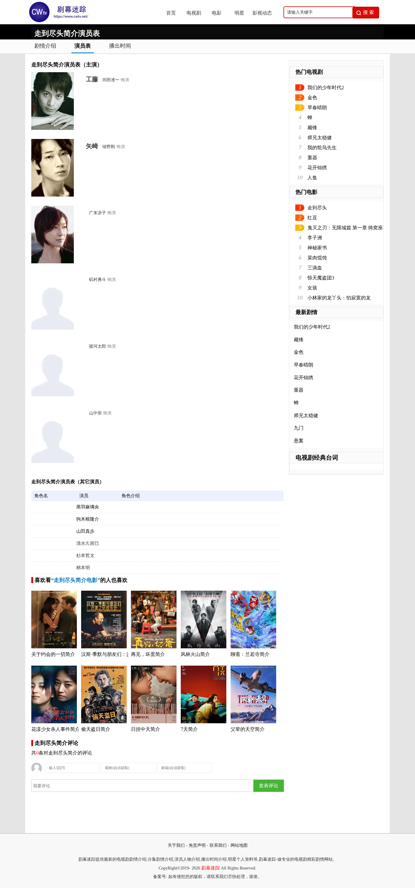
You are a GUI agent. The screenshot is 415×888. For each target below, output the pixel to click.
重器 (312, 157)
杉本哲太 (85, 555)
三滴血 (314, 267)
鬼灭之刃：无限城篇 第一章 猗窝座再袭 (350, 227)
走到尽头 (317, 207)
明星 (239, 12)
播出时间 (120, 46)
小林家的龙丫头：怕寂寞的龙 (339, 297)
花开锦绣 (317, 167)
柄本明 (83, 567)
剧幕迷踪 (210, 868)
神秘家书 (317, 247)
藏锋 (312, 127)
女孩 (312, 287)
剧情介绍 (45, 46)
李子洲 (314, 237)
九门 (299, 427)
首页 (171, 12)
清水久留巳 (87, 543)
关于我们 (176, 845)
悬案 (299, 440)
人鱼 (312, 177)
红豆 (312, 217)
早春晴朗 (317, 107)
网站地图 (239, 845)
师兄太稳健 (319, 137)
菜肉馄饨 (317, 257)
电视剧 (194, 12)
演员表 (82, 46)
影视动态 (262, 12)
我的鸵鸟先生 (322, 147)
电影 (216, 12)
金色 (312, 97)
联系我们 (218, 845)
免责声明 (197, 845)
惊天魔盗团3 (320, 277)
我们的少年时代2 (325, 87)
